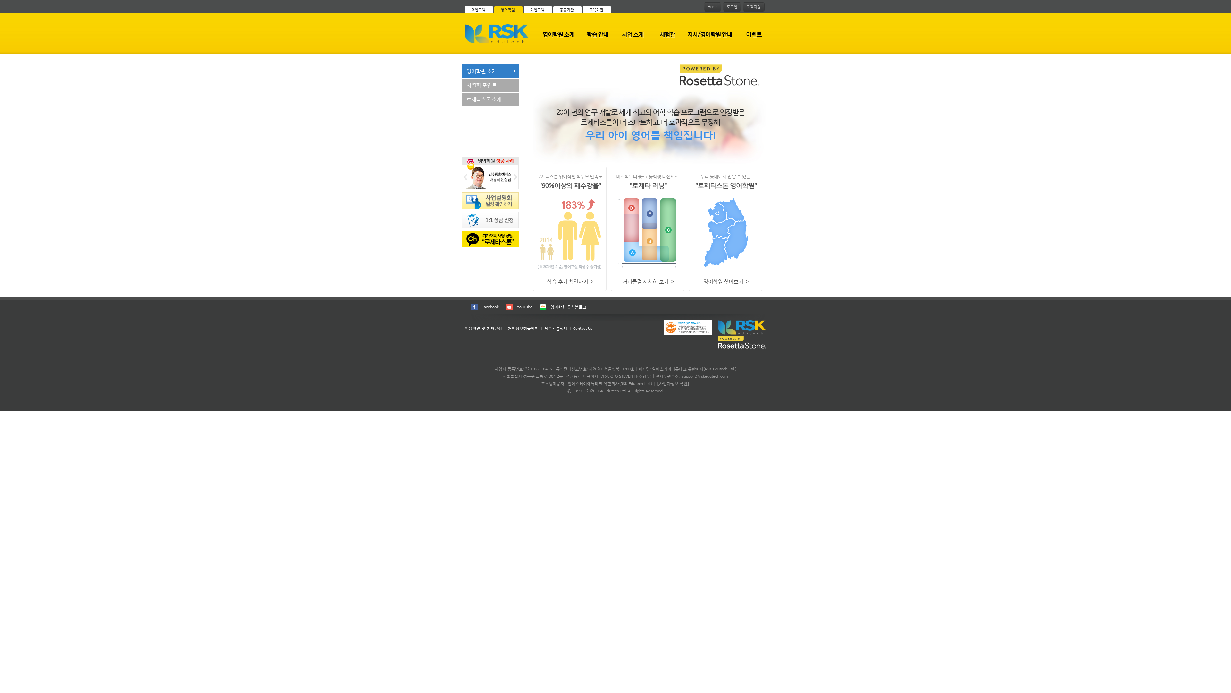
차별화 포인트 (481, 85)
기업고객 (537, 9)
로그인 (732, 6)
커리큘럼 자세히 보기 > (648, 281)
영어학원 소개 (558, 34)
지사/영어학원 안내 (709, 34)
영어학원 (508, 9)
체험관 (667, 34)
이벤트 (753, 34)
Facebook (490, 306)
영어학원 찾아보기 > (726, 281)
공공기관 (567, 9)
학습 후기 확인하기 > (570, 281)
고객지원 (754, 6)
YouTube (524, 306)
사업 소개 (632, 34)
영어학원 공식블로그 (568, 306)
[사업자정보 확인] (673, 383)
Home (712, 6)
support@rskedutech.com (705, 376)
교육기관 (596, 9)
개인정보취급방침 (523, 328)
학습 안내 (597, 34)
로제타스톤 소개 (483, 99)
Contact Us (582, 328)
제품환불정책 (555, 328)
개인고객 (478, 9)
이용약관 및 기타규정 (483, 328)
